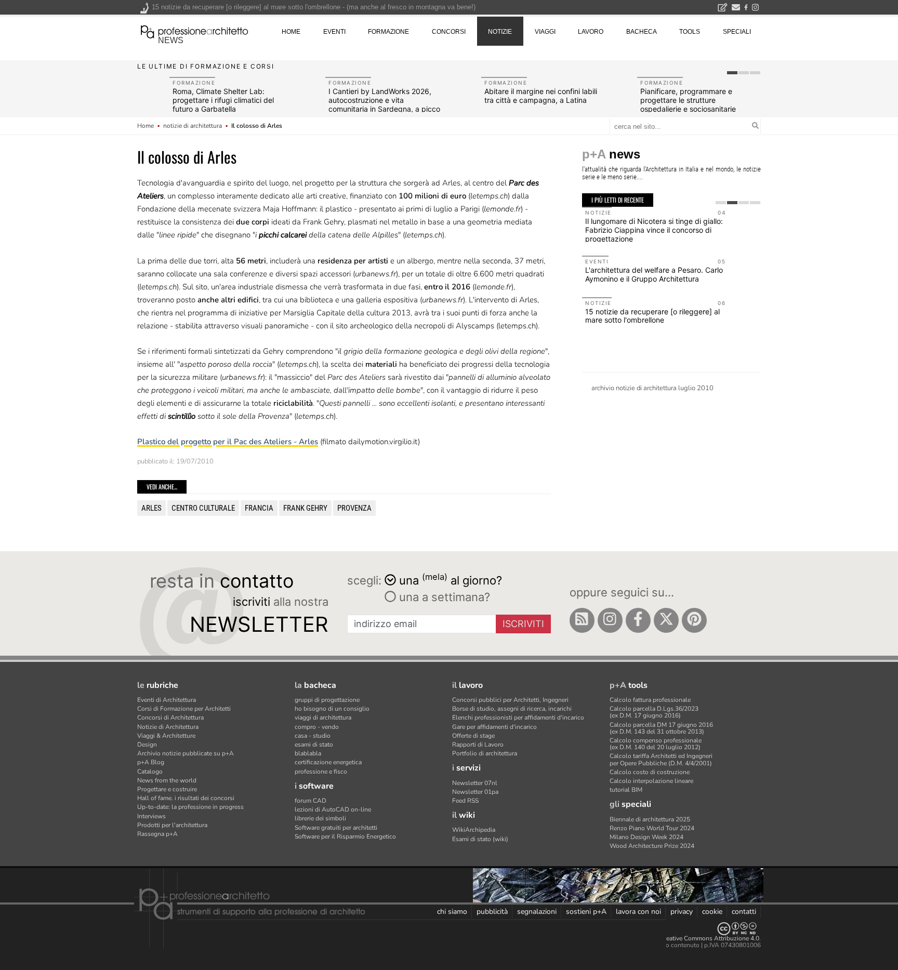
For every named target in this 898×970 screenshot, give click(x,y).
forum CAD (310, 800)
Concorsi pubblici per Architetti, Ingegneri (510, 700)
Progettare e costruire (167, 789)
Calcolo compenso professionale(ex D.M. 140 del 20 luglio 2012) (656, 743)
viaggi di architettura (323, 717)
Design (147, 744)
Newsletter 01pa (475, 792)
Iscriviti (523, 623)
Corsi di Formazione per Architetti (184, 709)
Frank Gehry (305, 508)
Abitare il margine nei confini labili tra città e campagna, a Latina (540, 95)
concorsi (449, 31)
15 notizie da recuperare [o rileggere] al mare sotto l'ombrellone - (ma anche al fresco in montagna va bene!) (314, 7)
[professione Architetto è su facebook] (638, 620)
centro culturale (203, 508)
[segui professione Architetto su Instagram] (610, 620)
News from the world (166, 780)
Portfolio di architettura (484, 753)
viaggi (545, 31)
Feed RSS (465, 800)
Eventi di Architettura (166, 700)
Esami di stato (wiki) (480, 839)
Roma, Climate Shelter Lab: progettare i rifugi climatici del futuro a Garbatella (223, 100)
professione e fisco (321, 771)
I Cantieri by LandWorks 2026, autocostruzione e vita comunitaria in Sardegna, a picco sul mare (384, 104)
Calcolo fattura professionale (650, 700)
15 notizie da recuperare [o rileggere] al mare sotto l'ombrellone (652, 316)
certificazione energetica (328, 762)
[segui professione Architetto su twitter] (666, 620)
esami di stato (314, 744)
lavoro (590, 31)
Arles (151, 508)
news (170, 40)
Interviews (151, 816)
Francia (259, 508)
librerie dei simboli (320, 818)
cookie (712, 911)
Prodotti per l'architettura (172, 825)
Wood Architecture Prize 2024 (652, 846)
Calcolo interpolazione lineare (651, 781)
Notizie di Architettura (168, 727)
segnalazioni (537, 911)
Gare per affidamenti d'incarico (494, 727)
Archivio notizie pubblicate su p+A (185, 753)
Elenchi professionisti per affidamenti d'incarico (518, 717)
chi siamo (452, 911)
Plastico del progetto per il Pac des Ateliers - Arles (227, 441)
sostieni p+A (586, 911)
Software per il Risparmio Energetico (345, 836)
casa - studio (313, 736)
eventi (334, 31)
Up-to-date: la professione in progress (190, 807)
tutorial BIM (626, 790)
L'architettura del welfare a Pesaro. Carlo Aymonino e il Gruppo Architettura (654, 274)
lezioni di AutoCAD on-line (333, 809)
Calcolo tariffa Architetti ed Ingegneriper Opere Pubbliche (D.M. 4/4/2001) (661, 759)
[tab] (732, 72)
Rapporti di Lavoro (478, 744)
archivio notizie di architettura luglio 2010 (652, 388)
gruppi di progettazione (327, 700)
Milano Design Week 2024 (646, 837)
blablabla (308, 753)
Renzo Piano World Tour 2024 (652, 828)
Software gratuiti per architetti (336, 827)
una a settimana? (443, 597)
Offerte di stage (473, 736)
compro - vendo (317, 727)
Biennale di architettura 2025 (650, 819)
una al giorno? (450, 579)
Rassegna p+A (157, 834)
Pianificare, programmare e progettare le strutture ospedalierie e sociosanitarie (688, 100)
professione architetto (194, 31)
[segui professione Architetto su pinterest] (694, 620)
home (291, 31)
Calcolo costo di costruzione (650, 772)
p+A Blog (150, 762)
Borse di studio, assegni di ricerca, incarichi (512, 709)
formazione (388, 31)
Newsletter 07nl (474, 783)
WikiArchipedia (473, 830)
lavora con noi (638, 911)
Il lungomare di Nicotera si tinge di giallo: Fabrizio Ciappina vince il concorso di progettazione (654, 230)
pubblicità (492, 911)
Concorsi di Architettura (170, 717)
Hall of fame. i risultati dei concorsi (185, 798)
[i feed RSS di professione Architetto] (582, 620)
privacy (681, 911)
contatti (744, 911)
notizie (500, 31)
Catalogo (150, 771)
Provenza (354, 508)
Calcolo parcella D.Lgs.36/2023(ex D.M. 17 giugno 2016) (654, 712)
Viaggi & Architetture (166, 736)
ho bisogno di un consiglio (332, 709)
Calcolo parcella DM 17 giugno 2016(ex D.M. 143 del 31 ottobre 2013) (661, 728)
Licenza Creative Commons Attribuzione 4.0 (698, 938)
